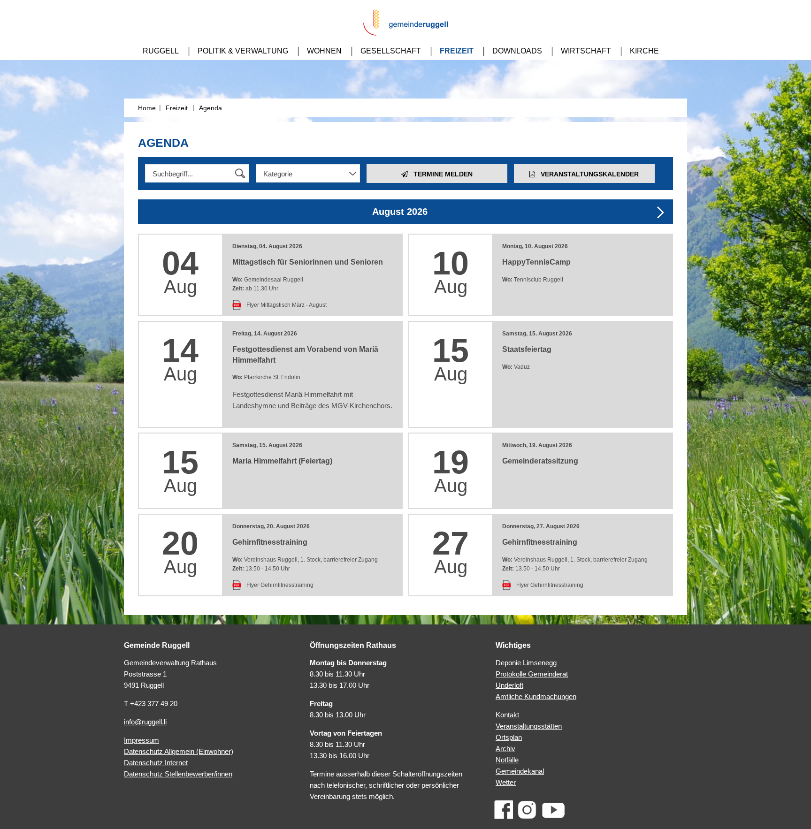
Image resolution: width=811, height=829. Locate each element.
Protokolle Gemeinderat (532, 674)
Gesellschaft (390, 51)
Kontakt (507, 715)
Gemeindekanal (520, 771)
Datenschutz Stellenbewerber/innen (178, 774)
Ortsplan (509, 737)
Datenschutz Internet (156, 763)
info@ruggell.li (145, 722)
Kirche (644, 51)
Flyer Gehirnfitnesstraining (280, 585)
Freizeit (457, 51)
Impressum (141, 740)
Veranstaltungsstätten (529, 726)
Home (147, 108)
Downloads (517, 51)
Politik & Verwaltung (243, 51)
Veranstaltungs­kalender (587, 174)
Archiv (505, 749)
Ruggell (161, 51)
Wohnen (324, 51)
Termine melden (440, 174)
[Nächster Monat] (660, 212)
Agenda (210, 108)
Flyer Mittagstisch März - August (286, 305)
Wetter (506, 782)
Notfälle (507, 760)
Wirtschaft (586, 51)
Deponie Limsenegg (526, 663)
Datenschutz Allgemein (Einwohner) (178, 751)
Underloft (509, 685)
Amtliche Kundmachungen (536, 696)
